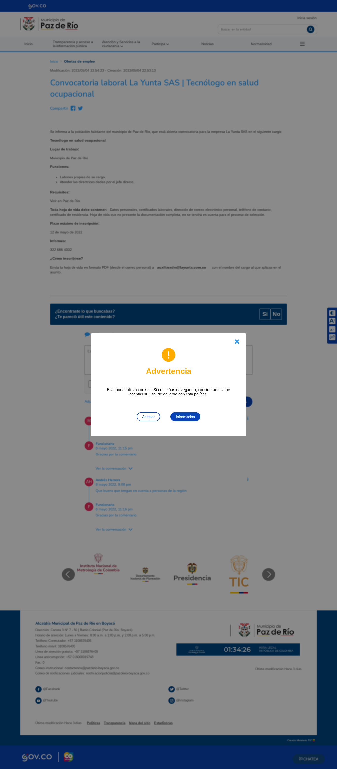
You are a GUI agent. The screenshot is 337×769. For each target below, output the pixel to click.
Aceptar (148, 416)
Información (185, 416)
